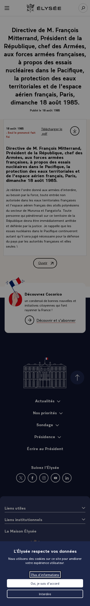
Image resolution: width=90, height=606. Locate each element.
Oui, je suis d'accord (45, 583)
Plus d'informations (45, 574)
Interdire (45, 594)
